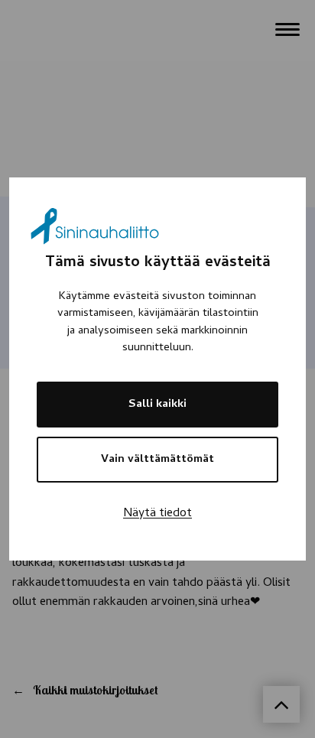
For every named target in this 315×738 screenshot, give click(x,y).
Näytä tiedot (157, 514)
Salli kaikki (157, 404)
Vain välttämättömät (157, 459)
